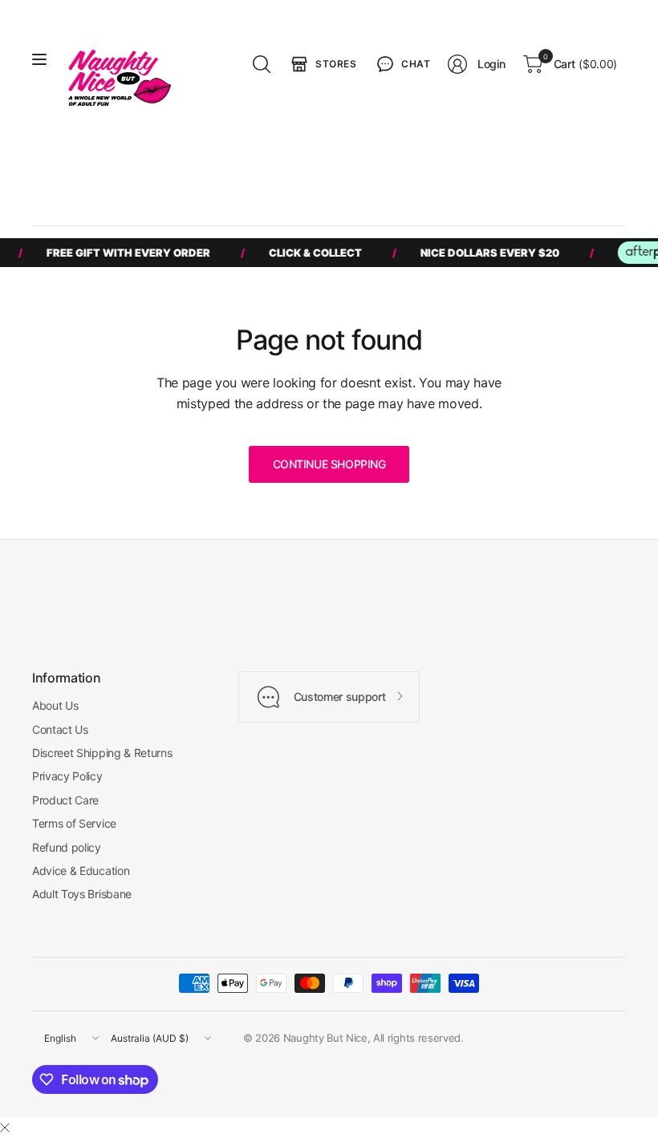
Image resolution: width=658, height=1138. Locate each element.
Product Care (65, 800)
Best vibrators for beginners (117, 168)
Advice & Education (80, 870)
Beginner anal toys (453, 168)
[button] (402, 64)
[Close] (5, 1127)
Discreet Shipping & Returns (102, 752)
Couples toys (356, 168)
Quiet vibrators (555, 168)
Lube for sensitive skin (103, 198)
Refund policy (66, 847)
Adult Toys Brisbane (82, 894)
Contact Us (60, 729)
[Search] (261, 64)
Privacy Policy (67, 776)
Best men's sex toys (254, 168)
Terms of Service (74, 823)
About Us (55, 705)
